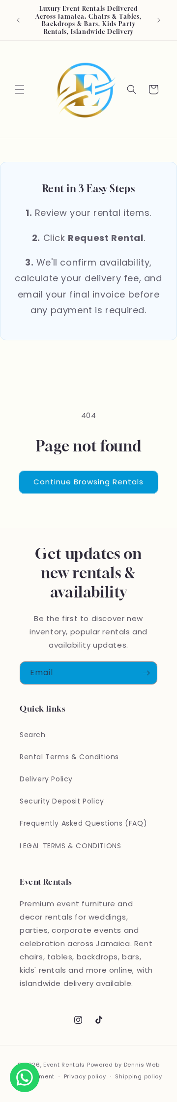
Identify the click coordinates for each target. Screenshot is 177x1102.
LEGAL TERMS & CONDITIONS (70, 846)
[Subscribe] (146, 673)
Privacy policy (85, 1076)
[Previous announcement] (18, 20)
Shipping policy (138, 1076)
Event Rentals (64, 1065)
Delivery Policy (46, 779)
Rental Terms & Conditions (69, 757)
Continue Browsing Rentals (88, 482)
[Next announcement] (159, 20)
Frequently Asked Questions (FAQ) (83, 823)
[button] (19, 89)
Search (33, 735)
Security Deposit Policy (62, 801)
